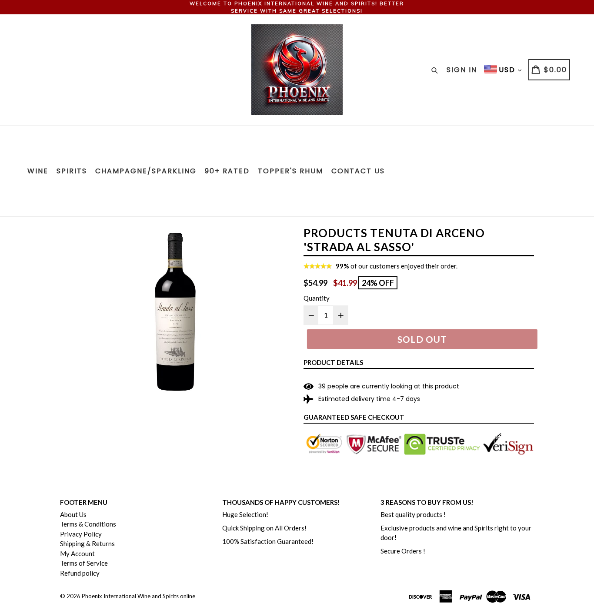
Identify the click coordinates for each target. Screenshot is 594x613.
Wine (37, 171)
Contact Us (358, 171)
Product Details (333, 362)
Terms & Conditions (88, 524)
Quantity (317, 298)
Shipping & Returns (87, 543)
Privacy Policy (81, 534)
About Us (73, 514)
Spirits (72, 171)
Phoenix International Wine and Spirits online (138, 596)
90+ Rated (227, 171)
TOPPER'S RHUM (290, 171)
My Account (77, 553)
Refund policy (80, 573)
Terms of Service (84, 563)
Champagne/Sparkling (146, 171)
